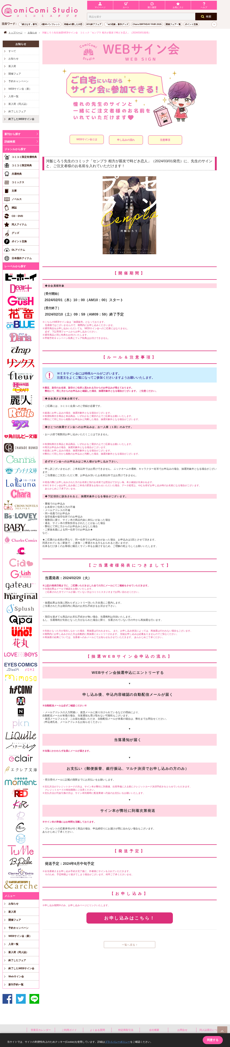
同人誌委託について (210, 1029)
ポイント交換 (191, 24)
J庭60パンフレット (50, 24)
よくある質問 (97, 1029)
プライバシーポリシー (117, 1041)
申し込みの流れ (126, 139)
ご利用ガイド (69, 1029)
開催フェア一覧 (173, 24)
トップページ (15, 32)
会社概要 (154, 1029)
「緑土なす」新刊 (28, 24)
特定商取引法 (125, 1029)
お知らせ (32, 32)
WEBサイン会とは (86, 139)
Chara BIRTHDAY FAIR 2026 (147, 24)
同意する (212, 1039)
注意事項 (165, 139)
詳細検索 (9, 141)
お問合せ (182, 1029)
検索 (208, 16)
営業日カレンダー (41, 1029)
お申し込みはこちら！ (129, 917)
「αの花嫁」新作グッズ (117, 24)
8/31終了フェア (94, 24)
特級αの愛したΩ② (73, 24)
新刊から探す (12, 133)
